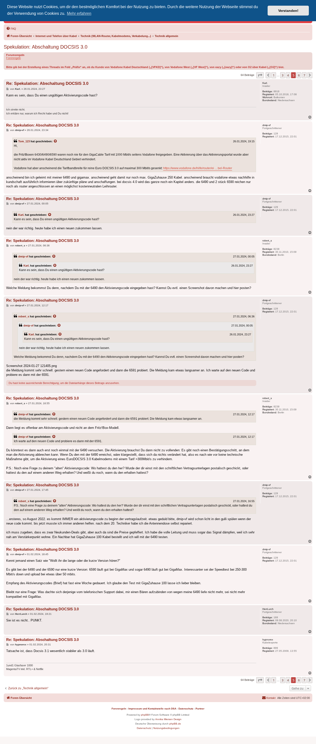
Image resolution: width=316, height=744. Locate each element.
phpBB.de (175, 723)
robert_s (23, 316)
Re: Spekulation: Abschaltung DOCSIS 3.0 (47, 83)
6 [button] (299, 75)
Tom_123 (24, 141)
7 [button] (304, 75)
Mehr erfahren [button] (79, 13)
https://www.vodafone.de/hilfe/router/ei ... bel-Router (197, 168)
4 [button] (288, 75)
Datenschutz (185, 708)
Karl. (21, 214)
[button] (260, 75)
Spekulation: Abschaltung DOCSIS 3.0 (45, 47)
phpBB (145, 714)
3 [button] (282, 75)
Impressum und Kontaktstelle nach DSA (152, 708)
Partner (200, 708)
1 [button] (274, 75)
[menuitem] (11, 29)
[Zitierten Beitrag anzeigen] (55, 141)
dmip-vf (23, 256)
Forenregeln (13, 57)
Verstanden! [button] (288, 11)
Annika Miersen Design (168, 719)
